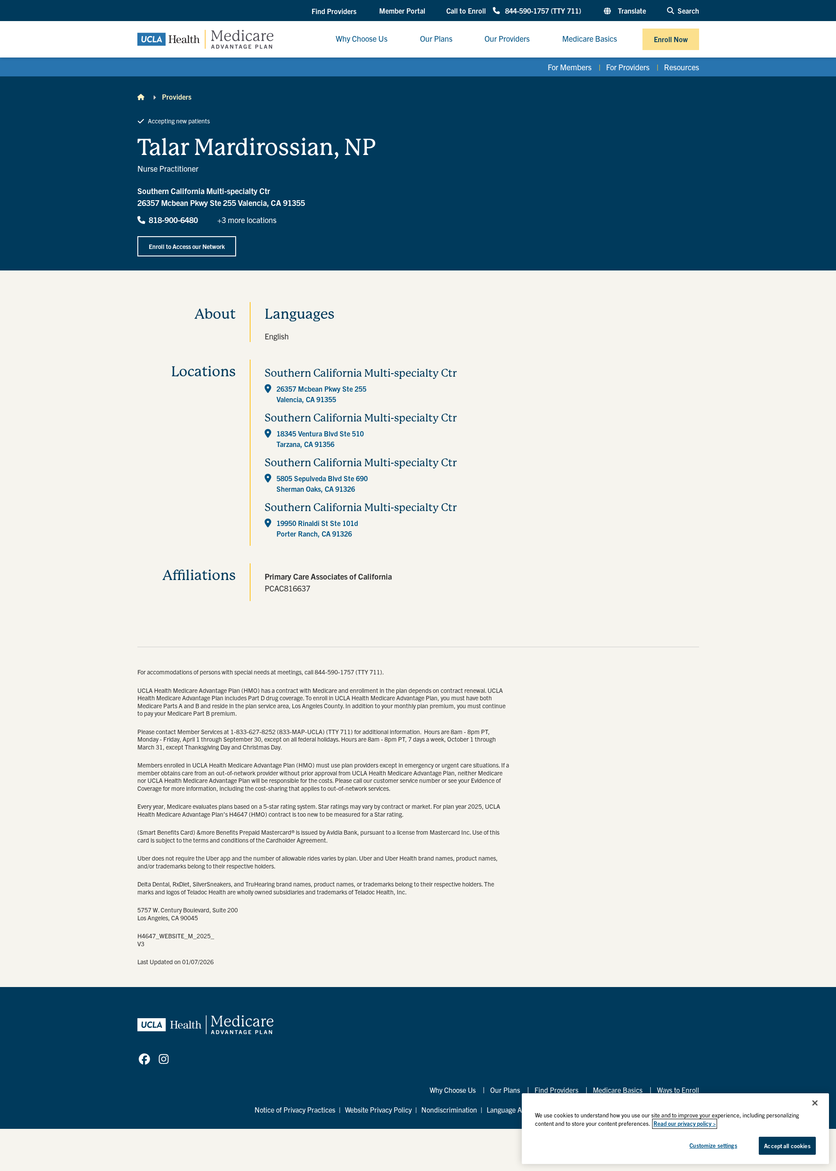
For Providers (627, 67)
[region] (675, 1128)
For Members (570, 67)
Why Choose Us (453, 1089)
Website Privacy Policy (378, 1109)
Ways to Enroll (678, 1089)
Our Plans (505, 1089)
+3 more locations (246, 220)
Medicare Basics (617, 1089)
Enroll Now (671, 39)
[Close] (815, 1103)
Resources (681, 67)
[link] (144, 1059)
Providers (176, 96)
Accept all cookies (787, 1145)
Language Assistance (518, 1109)
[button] (335, 11)
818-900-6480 (173, 220)
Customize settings (713, 1145)
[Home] (140, 96)
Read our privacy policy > (684, 1124)
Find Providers (556, 1089)
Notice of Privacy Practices (295, 1109)
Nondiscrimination (449, 1109)
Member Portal (402, 10)
